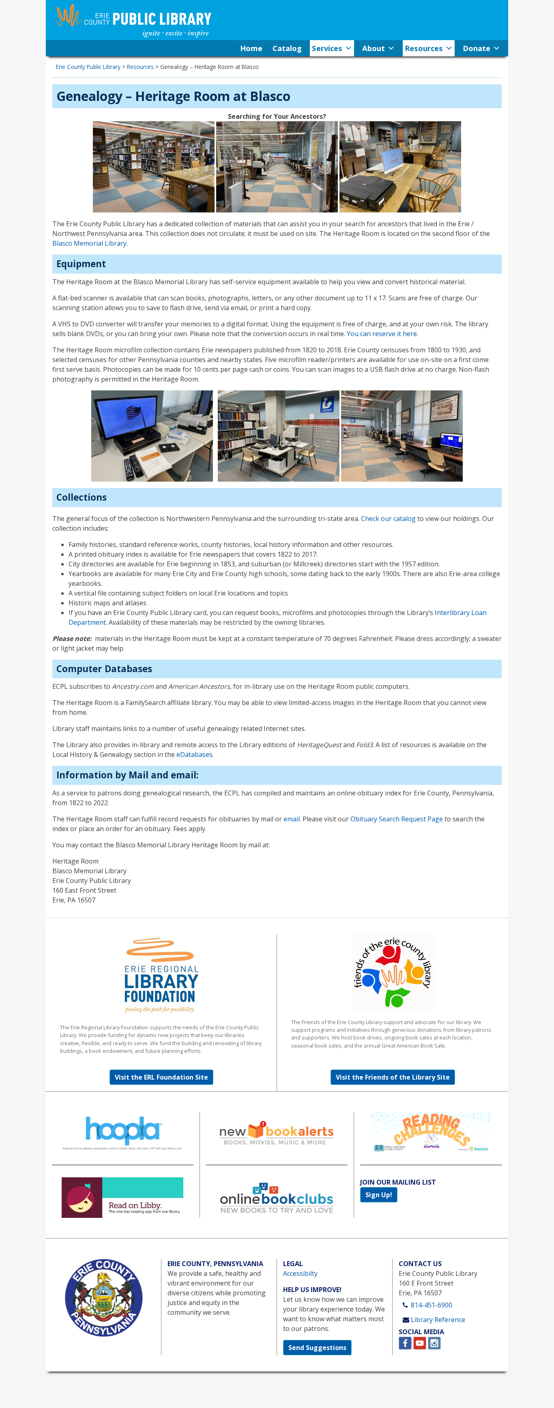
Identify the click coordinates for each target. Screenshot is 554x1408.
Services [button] (327, 48)
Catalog (287, 48)
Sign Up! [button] (378, 1194)
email (291, 818)
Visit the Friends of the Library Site (393, 1077)
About (373, 48)
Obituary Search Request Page (396, 818)
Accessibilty (300, 1273)
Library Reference (438, 1319)
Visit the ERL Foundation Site (161, 1077)
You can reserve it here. (382, 333)
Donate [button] (476, 48)
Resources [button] (424, 48)
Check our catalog (388, 518)
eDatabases (194, 754)
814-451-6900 (431, 1305)
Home (251, 48)
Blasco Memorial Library (89, 243)
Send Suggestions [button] (317, 1347)
